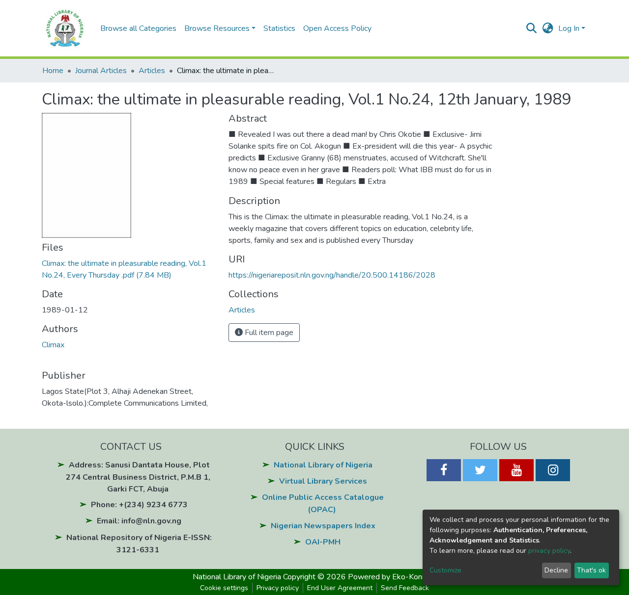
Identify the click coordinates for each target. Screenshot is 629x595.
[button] (547, 28)
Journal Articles (101, 70)
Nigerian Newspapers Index (323, 525)
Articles (152, 70)
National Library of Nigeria (323, 465)
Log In (568, 28)
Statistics (279, 28)
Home (52, 70)
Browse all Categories (138, 28)
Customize (445, 570)
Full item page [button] (268, 332)
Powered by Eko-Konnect (392, 576)
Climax (53, 344)
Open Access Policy (337, 28)
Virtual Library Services (323, 481)
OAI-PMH (323, 542)
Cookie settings (224, 588)
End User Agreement (339, 588)
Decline (556, 570)
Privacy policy (278, 588)
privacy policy (549, 550)
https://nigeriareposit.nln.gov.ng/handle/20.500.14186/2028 (332, 275)
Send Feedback (405, 588)
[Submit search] (531, 28)
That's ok (591, 570)
